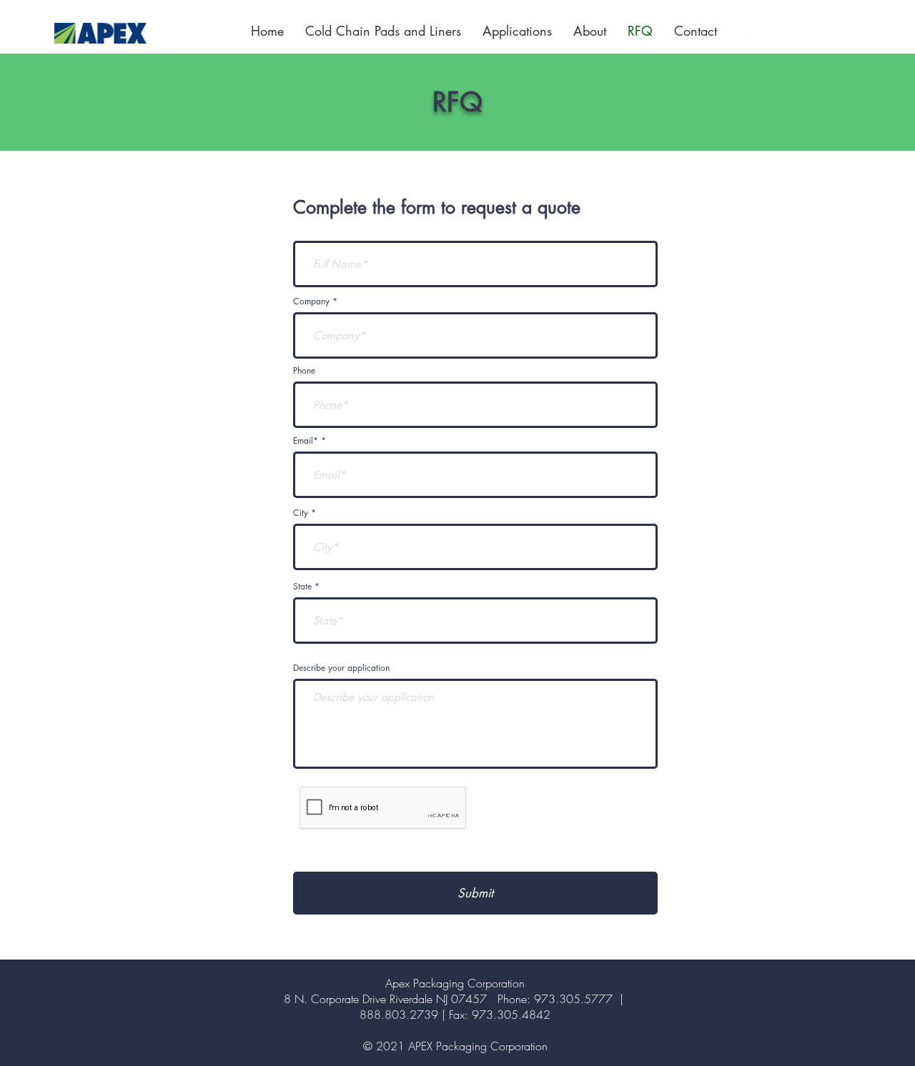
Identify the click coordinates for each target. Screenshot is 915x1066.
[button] (517, 31)
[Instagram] (772, 33)
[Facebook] (753, 33)
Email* (305, 441)
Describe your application (341, 668)
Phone (304, 371)
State (302, 586)
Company (311, 301)
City (300, 513)
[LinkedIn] (791, 33)
